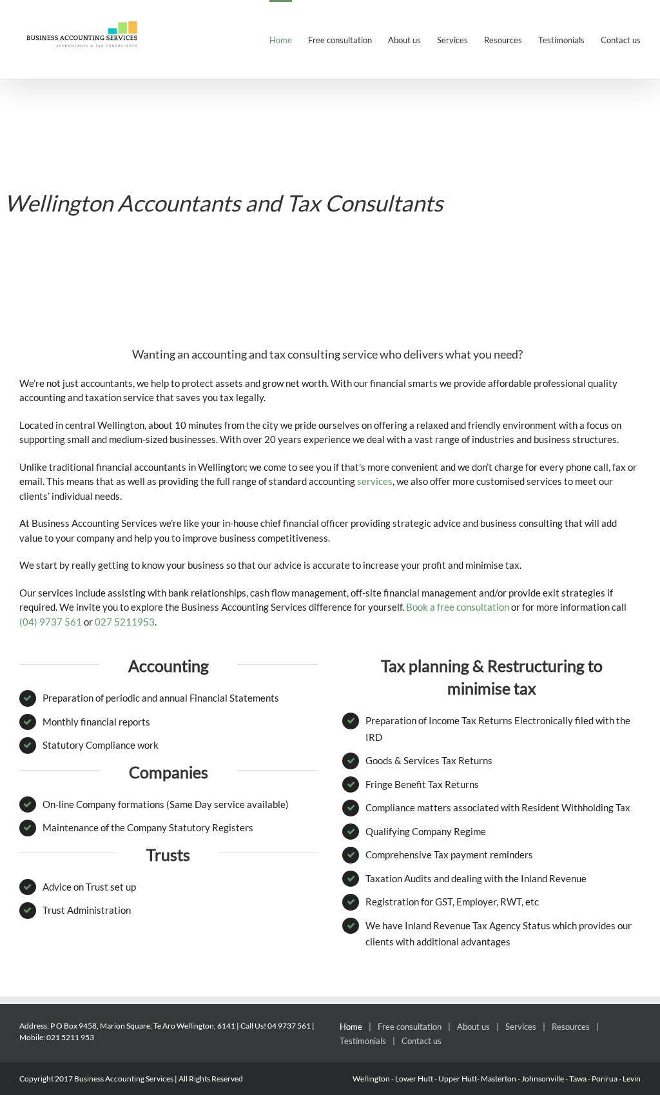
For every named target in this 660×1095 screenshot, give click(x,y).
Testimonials (363, 1041)
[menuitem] (288, 39)
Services (520, 1026)
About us (473, 1026)
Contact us (422, 1041)
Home (351, 1026)
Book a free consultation (457, 607)
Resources (571, 1026)
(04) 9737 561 (50, 621)
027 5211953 (125, 621)
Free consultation (410, 1026)
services (375, 481)
